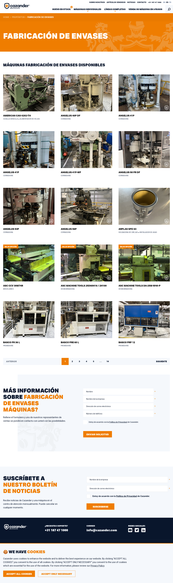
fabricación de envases (40, 17)
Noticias (131, 2)
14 (108, 361)
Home (6, 17)
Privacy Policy (97, 565)
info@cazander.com (101, 530)
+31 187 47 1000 (154, 2)
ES (167, 2)
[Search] (169, 9)
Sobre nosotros (97, 2)
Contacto (141, 2)
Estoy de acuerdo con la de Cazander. (113, 422)
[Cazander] (17, 6)
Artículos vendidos (116, 2)
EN (164, 2)
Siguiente (161, 362)
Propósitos (18, 17)
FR (170, 2)
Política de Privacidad (118, 422)
